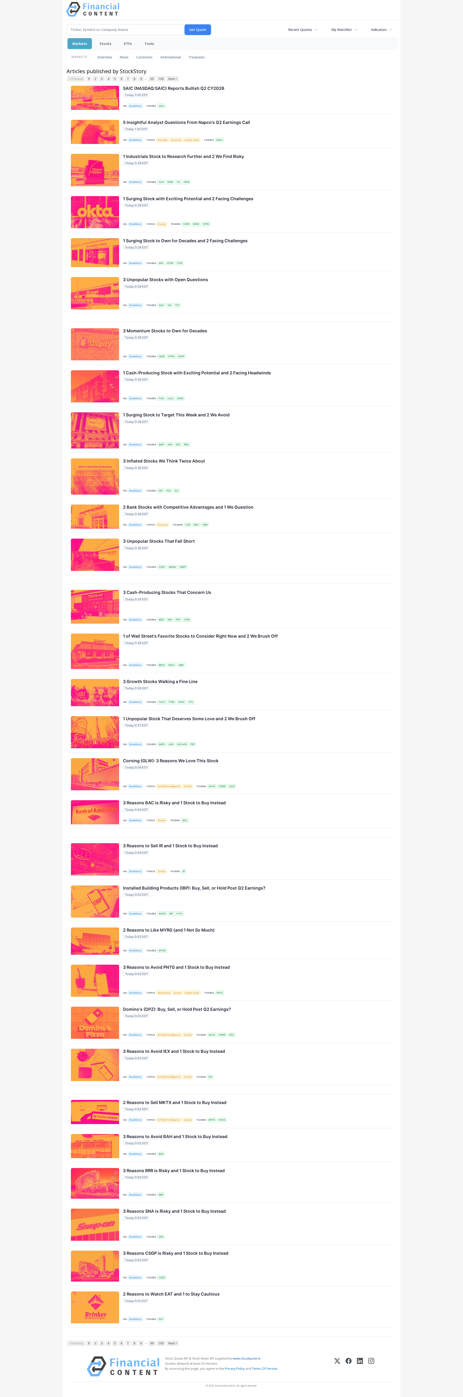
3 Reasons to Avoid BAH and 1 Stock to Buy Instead (175, 1136)
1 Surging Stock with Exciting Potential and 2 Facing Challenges (188, 198)
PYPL (179, 913)
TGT (177, 305)
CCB (187, 524)
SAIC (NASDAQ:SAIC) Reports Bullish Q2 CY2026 (173, 88)
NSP (170, 619)
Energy (162, 224)
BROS (162, 665)
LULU (170, 398)
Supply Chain (191, 140)
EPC (178, 444)
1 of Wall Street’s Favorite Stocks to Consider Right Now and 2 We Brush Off (200, 636)
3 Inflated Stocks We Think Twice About (164, 460)
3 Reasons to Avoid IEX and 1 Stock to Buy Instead (174, 1051)
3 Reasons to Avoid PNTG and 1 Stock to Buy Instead (176, 967)
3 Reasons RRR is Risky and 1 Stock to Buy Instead (174, 1170)
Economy (176, 140)
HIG (161, 490)
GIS (169, 305)
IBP (171, 913)
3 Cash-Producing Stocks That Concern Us (167, 592)
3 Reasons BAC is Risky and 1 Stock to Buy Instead (174, 802)
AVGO (212, 786)
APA (171, 744)
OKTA (206, 224)
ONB (205, 524)
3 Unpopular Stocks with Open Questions (165, 279)
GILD (161, 305)
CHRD (186, 224)
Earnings (162, 140)
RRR (161, 1194)
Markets (79, 43)
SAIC (161, 106)
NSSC (219, 140)
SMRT (183, 567)
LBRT (181, 665)
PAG (168, 490)
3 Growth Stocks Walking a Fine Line (160, 681)
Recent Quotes (300, 29)
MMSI (196, 224)
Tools (149, 43)
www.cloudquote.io (247, 1358)
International (170, 57)
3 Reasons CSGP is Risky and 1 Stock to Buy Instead (175, 1253)
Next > (172, 79)
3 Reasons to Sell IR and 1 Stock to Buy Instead (170, 845)
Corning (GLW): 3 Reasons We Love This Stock (170, 760)
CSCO (162, 702)
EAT (161, 1319)
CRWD (222, 786)
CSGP (162, 1277)
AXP (170, 444)
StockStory (135, 106)
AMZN (162, 913)
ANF (161, 263)
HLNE (162, 356)
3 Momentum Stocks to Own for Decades (165, 330)
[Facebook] (349, 1366)
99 (152, 79)
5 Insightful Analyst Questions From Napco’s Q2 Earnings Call (186, 122)
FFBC (172, 702)
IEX (210, 1077)
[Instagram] (371, 1366)
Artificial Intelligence (169, 786)
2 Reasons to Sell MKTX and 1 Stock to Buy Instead (174, 1102)
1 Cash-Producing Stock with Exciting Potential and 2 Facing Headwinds (197, 372)
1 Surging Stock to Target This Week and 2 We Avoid (176, 414)
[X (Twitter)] (337, 1366)
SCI (176, 490)
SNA (161, 1236)
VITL (190, 702)
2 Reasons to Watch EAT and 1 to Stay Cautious (171, 1294)
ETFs (128, 43)
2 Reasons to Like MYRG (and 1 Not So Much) (169, 930)
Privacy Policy (235, 1368)
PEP (193, 744)
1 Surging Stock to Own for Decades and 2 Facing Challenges (185, 240)
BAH (161, 1154)
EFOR (170, 263)
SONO (180, 398)
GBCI (196, 524)
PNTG (220, 992)
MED (161, 619)
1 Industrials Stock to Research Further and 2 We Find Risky (183, 156)
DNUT (171, 665)
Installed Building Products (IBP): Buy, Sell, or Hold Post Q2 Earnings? (194, 888)
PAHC (181, 702)
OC (178, 182)
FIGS (161, 398)
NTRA (171, 356)
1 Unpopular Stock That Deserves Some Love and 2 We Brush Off (189, 718)
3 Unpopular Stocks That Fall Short (159, 541)
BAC (185, 820)
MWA (170, 182)
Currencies (144, 57)
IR (184, 871)
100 (160, 79)
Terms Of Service (264, 1368)
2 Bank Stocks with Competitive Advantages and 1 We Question (188, 507)
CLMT (162, 567)
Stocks (105, 43)
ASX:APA (182, 744)
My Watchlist (341, 29)
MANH (172, 567)
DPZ (231, 1034)
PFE (178, 619)
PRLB (186, 182)
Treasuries (196, 57)
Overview (104, 57)
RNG (186, 444)
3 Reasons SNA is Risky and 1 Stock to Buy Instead (174, 1211)
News (124, 57)
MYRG (162, 950)
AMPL (162, 744)
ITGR (179, 263)
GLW (161, 182)
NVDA (222, 1120)
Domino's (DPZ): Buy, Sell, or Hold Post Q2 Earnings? (177, 1009)
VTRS (187, 619)
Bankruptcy (164, 992)
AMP (161, 444)
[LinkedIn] (360, 1366)
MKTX (212, 1120)
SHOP (181, 356)
